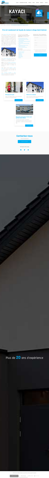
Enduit (34, 2)
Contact (46, 2)
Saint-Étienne (20, 54)
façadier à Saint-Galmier (7, 34)
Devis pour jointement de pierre (23, 47)
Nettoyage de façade (9, 94)
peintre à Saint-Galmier (12, 62)
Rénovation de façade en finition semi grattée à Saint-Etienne (24, 117)
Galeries (41, 2)
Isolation (37, 2)
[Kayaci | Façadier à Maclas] (5, 2)
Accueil (17, 2)
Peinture (29, 2)
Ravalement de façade (23, 2)
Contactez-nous (36, 22)
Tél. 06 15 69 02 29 (13, 22)
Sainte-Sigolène (21, 56)
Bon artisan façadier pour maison (23, 38)
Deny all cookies (23, 475)
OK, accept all (14, 475)
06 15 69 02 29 (25, 138)
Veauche (20, 57)
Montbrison (20, 53)
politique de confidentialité (39, 52)
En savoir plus (19, 100)
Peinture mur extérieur (31, 94)
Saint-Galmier (20, 55)
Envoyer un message (24, 141)
